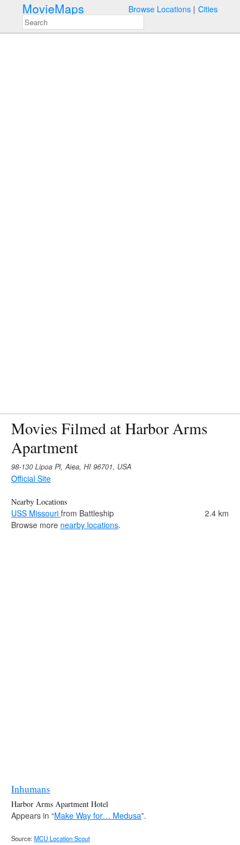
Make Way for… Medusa (97, 815)
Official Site (31, 478)
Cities (208, 9)
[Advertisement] (120, 651)
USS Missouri (36, 513)
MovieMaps (53, 9)
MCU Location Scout (62, 838)
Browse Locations (159, 9)
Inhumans (30, 788)
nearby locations (89, 524)
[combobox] (83, 22)
